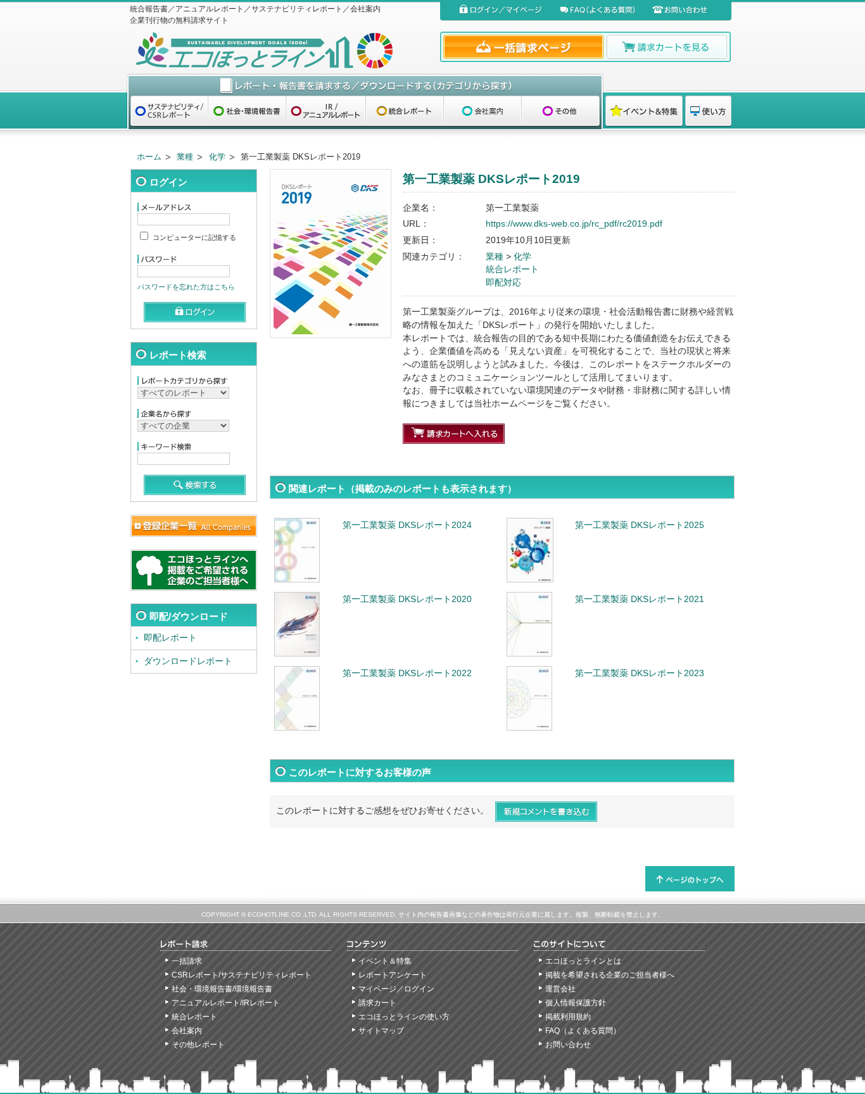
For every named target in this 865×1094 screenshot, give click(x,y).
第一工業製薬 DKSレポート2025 (639, 525)
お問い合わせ (568, 1044)
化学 (217, 156)
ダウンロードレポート (188, 661)
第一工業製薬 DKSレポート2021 (639, 599)
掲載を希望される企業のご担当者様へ (609, 975)
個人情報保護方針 (575, 1002)
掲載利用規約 (568, 1016)
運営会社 (560, 988)
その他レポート (198, 1044)
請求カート (377, 1002)
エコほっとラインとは (583, 961)
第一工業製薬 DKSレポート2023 (639, 673)
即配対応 (503, 282)
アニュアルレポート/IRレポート (226, 1002)
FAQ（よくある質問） (583, 1030)
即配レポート (170, 638)
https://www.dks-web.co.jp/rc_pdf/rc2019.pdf (574, 224)
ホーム (149, 156)
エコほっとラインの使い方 (404, 1016)
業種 (185, 156)
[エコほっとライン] (282, 50)
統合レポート (512, 269)
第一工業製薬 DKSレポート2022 (407, 673)
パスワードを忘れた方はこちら (186, 287)
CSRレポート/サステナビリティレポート (242, 975)
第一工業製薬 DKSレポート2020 (407, 599)
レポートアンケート (392, 975)
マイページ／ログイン (396, 988)
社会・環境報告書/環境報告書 (222, 988)
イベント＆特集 (385, 961)
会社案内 (187, 1030)
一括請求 (187, 961)
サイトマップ (381, 1030)
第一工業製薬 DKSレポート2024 (407, 525)
